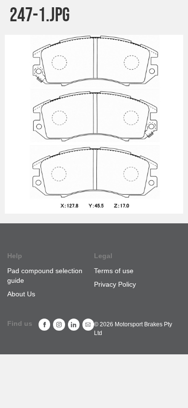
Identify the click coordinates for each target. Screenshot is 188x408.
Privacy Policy (115, 284)
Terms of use (114, 271)
